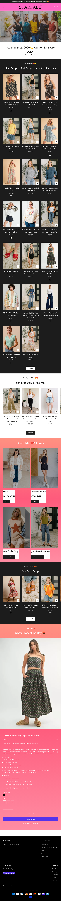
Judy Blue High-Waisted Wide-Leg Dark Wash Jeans (50, 314)
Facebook (55, 875)
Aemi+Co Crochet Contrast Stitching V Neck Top (11, 231)
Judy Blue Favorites (45, 68)
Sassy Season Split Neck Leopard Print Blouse (30, 272)
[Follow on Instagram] (7, 885)
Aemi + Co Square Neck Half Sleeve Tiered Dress (49, 147)
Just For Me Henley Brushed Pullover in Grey (30, 189)
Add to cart (30, 814)
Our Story (55, 869)
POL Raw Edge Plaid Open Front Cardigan (11, 314)
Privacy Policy (45, 856)
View (6, 501)
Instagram (55, 880)
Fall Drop (26, 68)
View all (30, 368)
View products (9, 557)
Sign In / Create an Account (11, 844)
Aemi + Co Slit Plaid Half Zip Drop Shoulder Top (11, 103)
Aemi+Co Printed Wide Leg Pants (11, 189)
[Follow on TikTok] (11, 885)
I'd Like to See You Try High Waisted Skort (30, 147)
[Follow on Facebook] (3, 885)
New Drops (11, 68)
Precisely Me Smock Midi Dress (30, 356)
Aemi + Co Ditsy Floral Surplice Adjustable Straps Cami (50, 104)
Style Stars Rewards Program (49, 847)
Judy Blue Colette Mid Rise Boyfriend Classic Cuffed (50, 231)
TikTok (54, 878)
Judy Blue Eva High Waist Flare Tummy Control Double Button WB (30, 315)
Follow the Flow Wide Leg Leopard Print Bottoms (30, 103)
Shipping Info (45, 844)
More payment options (30, 823)
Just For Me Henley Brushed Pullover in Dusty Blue (50, 189)
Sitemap (54, 872)
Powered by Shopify (34, 890)
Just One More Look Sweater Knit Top (11, 147)
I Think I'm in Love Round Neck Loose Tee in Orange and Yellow (50, 607)
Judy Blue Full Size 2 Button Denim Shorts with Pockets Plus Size (50, 418)
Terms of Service (46, 859)
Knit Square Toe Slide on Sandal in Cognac (30, 606)
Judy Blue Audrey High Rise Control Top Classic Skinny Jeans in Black (30, 418)
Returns (43, 850)
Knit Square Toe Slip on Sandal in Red (11, 272)
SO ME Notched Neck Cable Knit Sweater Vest (11, 356)
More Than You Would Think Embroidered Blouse (30, 231)
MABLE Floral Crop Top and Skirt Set (49, 272)
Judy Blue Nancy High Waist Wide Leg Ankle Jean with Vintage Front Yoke (11, 418)
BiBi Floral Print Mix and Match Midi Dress (11, 606)
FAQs (42, 853)
